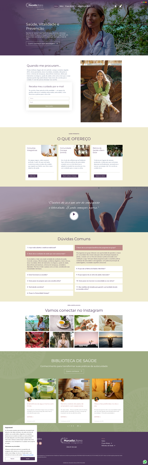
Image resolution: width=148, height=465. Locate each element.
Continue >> (30, 417)
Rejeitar (12, 458)
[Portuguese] (144, 2)
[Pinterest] (40, 443)
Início (56, 6)
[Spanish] (146, 2)
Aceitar (27, 458)
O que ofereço (69, 6)
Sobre (61, 6)
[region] (20, 443)
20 (78, 426)
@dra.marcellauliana (74, 305)
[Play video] (74, 216)
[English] (142, 2)
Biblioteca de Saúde (84, 6)
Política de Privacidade (28, 455)
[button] (49, 247)
